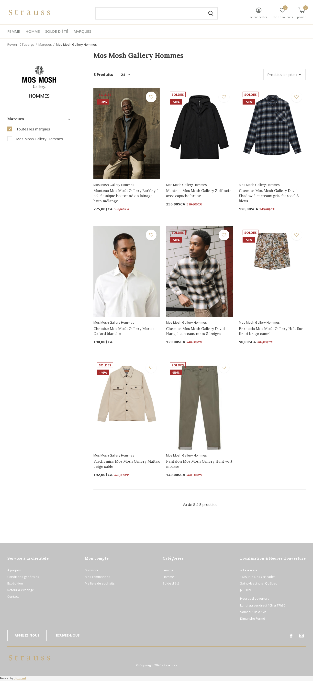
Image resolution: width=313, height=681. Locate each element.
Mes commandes (97, 577)
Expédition (15, 583)
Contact (13, 596)
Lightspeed (20, 678)
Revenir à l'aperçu (20, 44)
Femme (13, 31)
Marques (82, 31)
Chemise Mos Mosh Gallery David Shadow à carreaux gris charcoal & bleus (269, 195)
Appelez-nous (27, 635)
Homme (32, 31)
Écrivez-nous (68, 635)
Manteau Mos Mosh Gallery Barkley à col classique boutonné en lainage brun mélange (125, 195)
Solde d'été (56, 31)
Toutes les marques (33, 129)
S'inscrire (92, 570)
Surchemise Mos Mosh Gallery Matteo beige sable (126, 464)
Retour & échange (20, 590)
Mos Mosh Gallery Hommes (39, 138)
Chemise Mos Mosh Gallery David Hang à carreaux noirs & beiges (195, 331)
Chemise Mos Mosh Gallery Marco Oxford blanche (123, 331)
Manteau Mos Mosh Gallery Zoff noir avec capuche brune (198, 193)
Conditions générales (23, 577)
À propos (14, 570)
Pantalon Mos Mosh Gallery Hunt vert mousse (199, 464)
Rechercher (211, 13)
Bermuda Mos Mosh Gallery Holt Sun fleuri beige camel (271, 331)
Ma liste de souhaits (100, 583)
